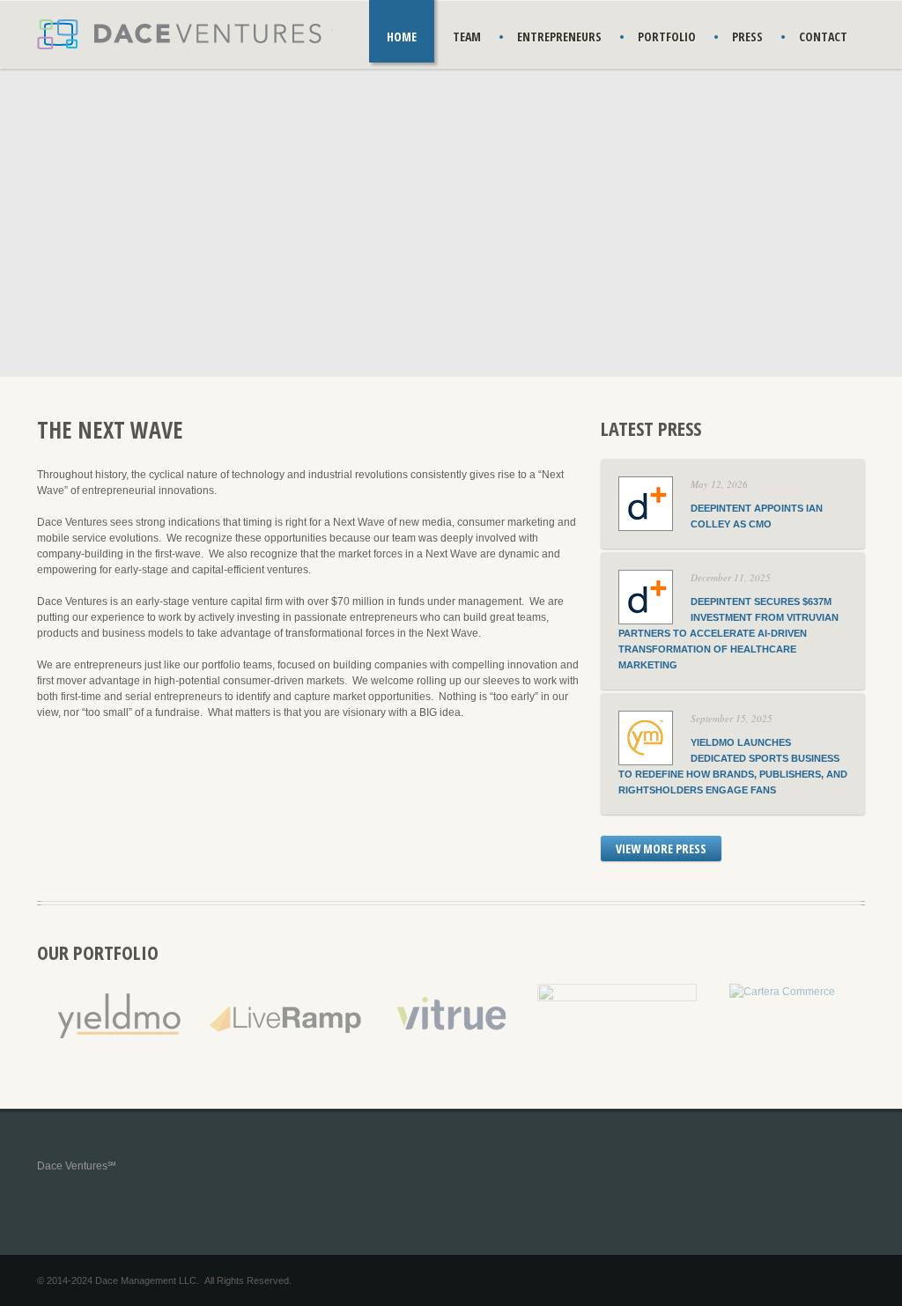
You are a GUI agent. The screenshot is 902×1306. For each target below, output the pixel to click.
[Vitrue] (451, 991)
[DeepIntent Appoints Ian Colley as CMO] (646, 490)
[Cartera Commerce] (782, 991)
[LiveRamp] (286, 991)
